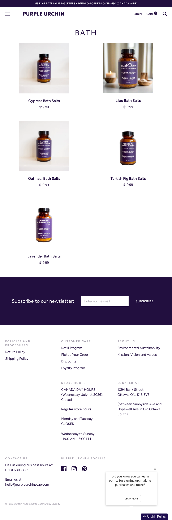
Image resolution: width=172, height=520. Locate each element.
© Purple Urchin (13, 503)
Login (137, 14)
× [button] (155, 469)
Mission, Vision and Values (137, 355)
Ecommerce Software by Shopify (42, 503)
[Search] (165, 14)
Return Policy (15, 352)
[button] (136, 517)
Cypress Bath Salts (44, 100)
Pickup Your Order (74, 355)
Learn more (131, 498)
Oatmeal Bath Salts (44, 178)
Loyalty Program (73, 368)
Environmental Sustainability (138, 348)
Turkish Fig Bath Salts (128, 178)
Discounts (68, 361)
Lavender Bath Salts (44, 256)
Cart (151, 14)
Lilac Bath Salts (128, 100)
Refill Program (71, 348)
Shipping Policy (16, 359)
